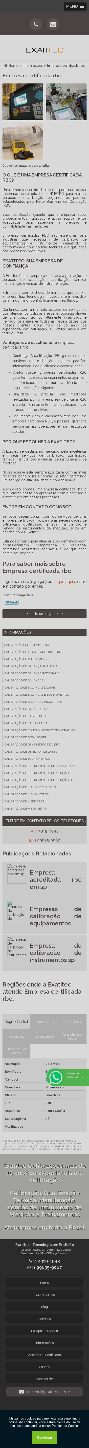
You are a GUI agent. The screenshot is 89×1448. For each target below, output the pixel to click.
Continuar (44, 1437)
